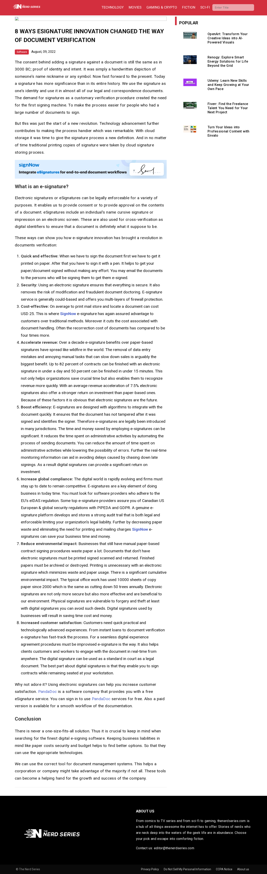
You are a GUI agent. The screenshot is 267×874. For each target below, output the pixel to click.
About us (243, 869)
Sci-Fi (205, 7)
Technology (113, 7)
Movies (135, 7)
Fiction (188, 7)
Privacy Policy (150, 869)
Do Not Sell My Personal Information (188, 869)
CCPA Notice (224, 869)
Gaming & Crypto (161, 7)
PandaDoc (47, 691)
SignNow (68, 313)
